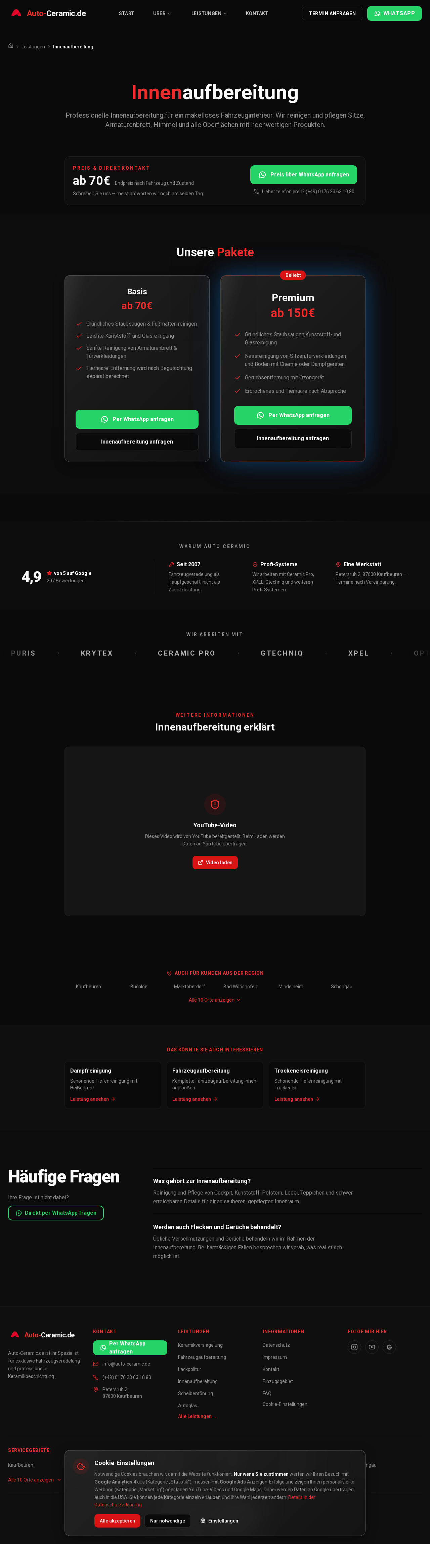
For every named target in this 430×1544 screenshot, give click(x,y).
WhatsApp (399, 13)
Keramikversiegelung (200, 1345)
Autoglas (187, 1405)
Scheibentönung (195, 1393)
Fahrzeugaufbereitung (202, 1357)
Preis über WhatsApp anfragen (309, 174)
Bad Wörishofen (240, 986)
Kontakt (257, 13)
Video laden (219, 862)
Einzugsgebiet (278, 1381)
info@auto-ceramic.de (126, 1364)
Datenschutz (276, 1345)
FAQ (267, 1393)
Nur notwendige (167, 1521)
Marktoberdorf (189, 986)
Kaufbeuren (88, 986)
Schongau (341, 986)
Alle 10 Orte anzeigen (211, 1000)
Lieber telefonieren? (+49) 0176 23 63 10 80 (308, 191)
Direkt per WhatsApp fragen (60, 1213)
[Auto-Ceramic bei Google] (389, 1347)
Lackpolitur (189, 1369)
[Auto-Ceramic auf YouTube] (372, 1347)
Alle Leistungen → (197, 1416)
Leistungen (206, 13)
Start (126, 13)
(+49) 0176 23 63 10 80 (126, 1377)
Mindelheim (290, 986)
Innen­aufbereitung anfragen (137, 442)
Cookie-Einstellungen (285, 1404)
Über (159, 13)
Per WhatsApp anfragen (143, 419)
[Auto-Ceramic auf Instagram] (354, 1347)
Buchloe (138, 986)
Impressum (275, 1357)
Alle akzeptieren (117, 1521)
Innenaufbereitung (198, 1381)
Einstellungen (223, 1521)
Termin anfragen (332, 13)
